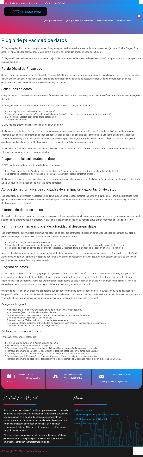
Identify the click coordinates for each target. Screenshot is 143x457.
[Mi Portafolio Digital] (25, 8)
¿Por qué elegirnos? (53, 21)
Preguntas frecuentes (86, 423)
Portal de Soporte (125, 21)
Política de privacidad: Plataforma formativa (97, 414)
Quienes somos (84, 410)
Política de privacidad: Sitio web (92, 419)
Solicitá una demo (105, 21)
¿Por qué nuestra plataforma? (79, 21)
